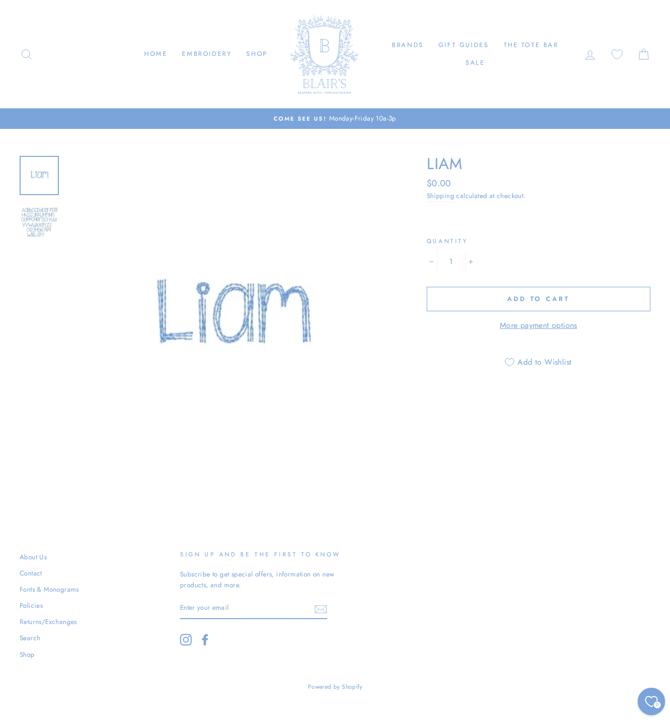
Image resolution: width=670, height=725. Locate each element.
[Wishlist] (617, 54)
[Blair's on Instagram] (186, 640)
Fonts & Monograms (49, 589)
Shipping (440, 195)
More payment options (538, 325)
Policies (31, 605)
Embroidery (207, 53)
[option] (335, 118)
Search (30, 638)
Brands (408, 45)
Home (155, 53)
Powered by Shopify (335, 686)
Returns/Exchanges (48, 621)
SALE (475, 62)
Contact (31, 573)
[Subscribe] (320, 608)
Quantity (447, 241)
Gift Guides (463, 45)
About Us (33, 557)
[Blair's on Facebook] (205, 640)
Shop (256, 53)
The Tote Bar (531, 45)
